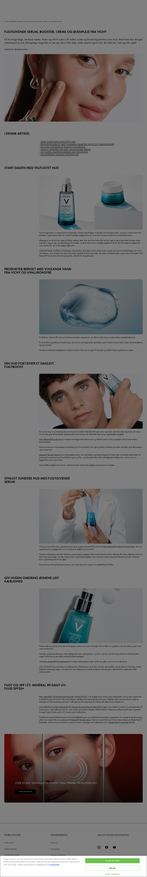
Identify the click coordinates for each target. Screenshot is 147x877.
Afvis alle (112, 868)
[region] (73, 866)
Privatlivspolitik (54, 865)
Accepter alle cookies (112, 860)
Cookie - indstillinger (112, 874)
